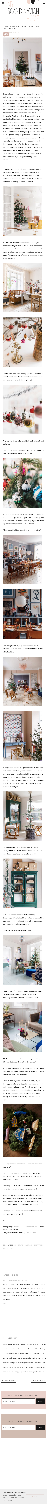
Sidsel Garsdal (31, 1233)
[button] (6, 34)
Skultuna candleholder (19, 649)
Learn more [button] (7, 1500)
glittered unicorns (31, 1084)
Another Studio (18, 1226)
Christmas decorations (33, 1245)
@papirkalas (26, 242)
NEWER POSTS (8, 1381)
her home (26, 172)
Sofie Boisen (13, 514)
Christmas (18, 1245)
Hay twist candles (26, 646)
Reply (4, 1303)
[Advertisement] (23, 1463)
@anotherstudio (32, 1226)
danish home (8, 1248)
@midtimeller (13, 767)
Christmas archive (21, 1173)
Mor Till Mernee (22, 169)
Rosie (5, 1280)
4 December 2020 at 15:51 (18, 1280)
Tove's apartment (14, 915)
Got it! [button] (34, 1497)
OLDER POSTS (39, 1381)
